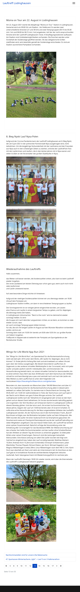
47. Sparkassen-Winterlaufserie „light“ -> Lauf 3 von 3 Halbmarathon (32, 559)
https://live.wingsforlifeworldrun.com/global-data (36, 381)
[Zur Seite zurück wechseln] (10, 566)
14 (39, 566)
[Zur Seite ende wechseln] (61, 566)
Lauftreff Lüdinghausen (17, 3)
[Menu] (73, 3)
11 (26, 566)
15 (44, 566)
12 (30, 566)
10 (21, 566)
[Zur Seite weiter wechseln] (57, 566)
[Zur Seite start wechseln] (6, 566)
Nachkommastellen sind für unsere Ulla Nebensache (26, 555)
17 (53, 566)
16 (48, 566)
